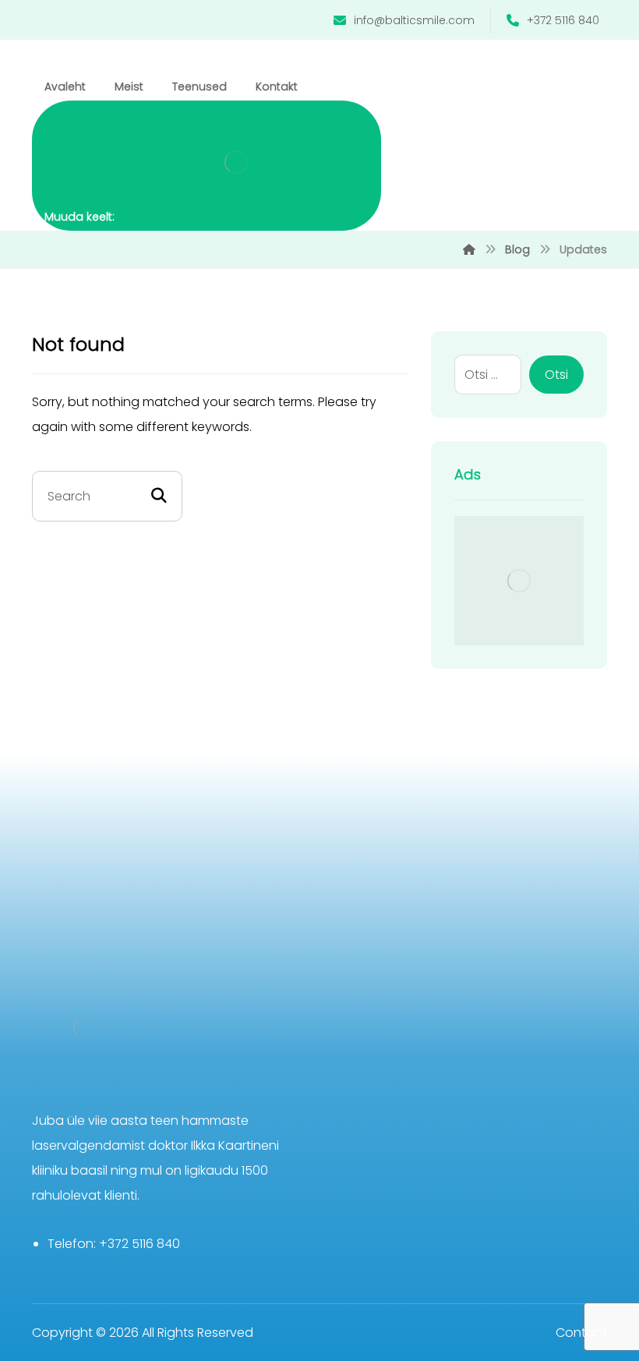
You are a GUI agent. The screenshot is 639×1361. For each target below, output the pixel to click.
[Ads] (519, 580)
